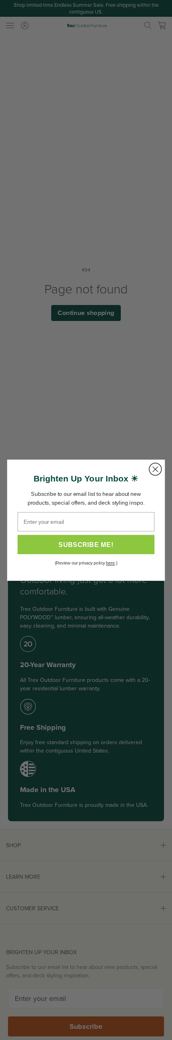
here (110, 563)
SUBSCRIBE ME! (86, 544)
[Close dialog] (155, 469)
